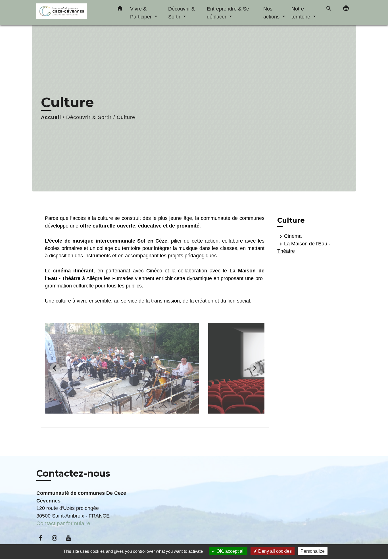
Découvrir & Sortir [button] (181, 13)
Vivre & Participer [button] (141, 13)
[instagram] (57, 537)
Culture (126, 117)
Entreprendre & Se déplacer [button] (228, 13)
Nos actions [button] (272, 13)
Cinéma (289, 236)
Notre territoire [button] (301, 13)
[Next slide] (254, 368)
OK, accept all (230, 551)
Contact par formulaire (63, 523)
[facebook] (43, 537)
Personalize (313, 551)
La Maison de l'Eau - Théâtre (303, 247)
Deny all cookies (274, 551)
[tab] (138, 408)
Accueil (51, 117)
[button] (120, 9)
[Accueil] (71, 12)
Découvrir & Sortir (89, 117)
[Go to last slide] (55, 368)
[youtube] (71, 537)
